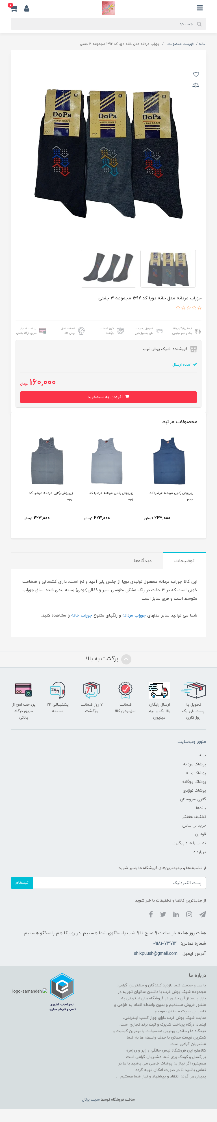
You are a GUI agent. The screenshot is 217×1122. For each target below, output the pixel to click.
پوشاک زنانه (196, 773)
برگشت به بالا (103, 659)
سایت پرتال (91, 1099)
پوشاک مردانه (194, 764)
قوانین (200, 834)
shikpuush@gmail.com (155, 954)
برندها (201, 808)
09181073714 (165, 943)
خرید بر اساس (194, 825)
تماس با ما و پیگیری (189, 843)
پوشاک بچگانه (194, 782)
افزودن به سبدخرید (106, 397)
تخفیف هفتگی (193, 817)
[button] (17, 8)
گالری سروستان (193, 799)
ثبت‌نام (22, 883)
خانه (202, 755)
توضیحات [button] (184, 561)
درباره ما (199, 852)
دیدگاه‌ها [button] (142, 561)
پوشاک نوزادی (194, 790)
